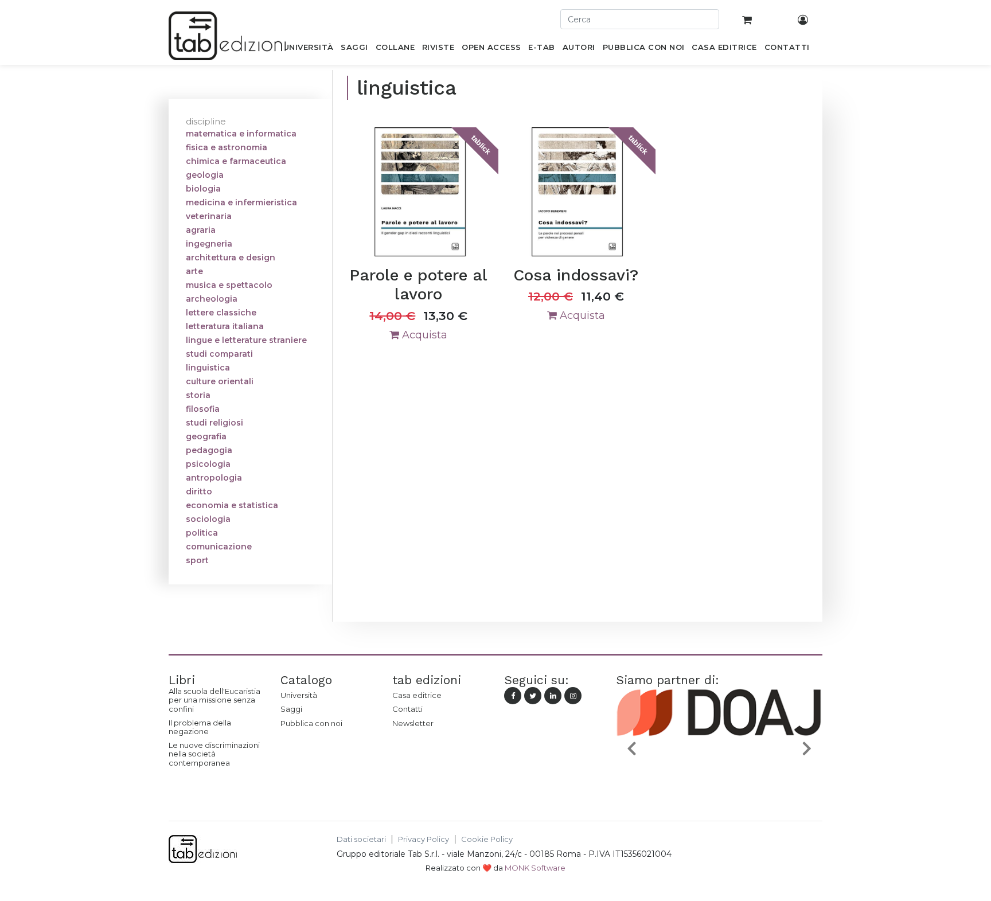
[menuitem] (308, 49)
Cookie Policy (487, 839)
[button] (631, 748)
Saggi (291, 708)
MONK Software (535, 867)
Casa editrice (417, 695)
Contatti (407, 708)
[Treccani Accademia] (754, 775)
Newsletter (413, 723)
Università (298, 695)
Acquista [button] (423, 335)
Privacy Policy (423, 839)
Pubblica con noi (311, 723)
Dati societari (361, 839)
